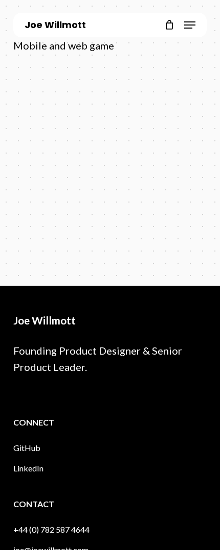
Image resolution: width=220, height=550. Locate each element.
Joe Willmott (55, 25)
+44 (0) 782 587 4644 (51, 529)
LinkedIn (28, 468)
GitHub (26, 448)
